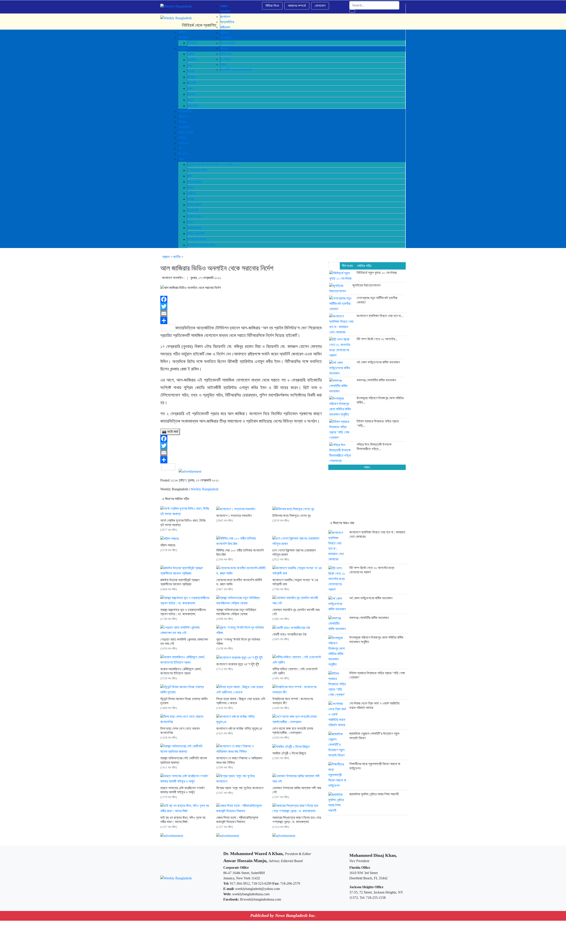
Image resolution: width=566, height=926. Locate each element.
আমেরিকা (225, 11)
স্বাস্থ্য (190, 199)
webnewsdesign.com (303, 923)
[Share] (241, 320)
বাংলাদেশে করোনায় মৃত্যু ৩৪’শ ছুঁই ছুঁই (237, 664)
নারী (189, 176)
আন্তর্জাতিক (185, 111)
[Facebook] (241, 299)
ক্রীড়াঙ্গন (183, 116)
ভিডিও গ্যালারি (195, 233)
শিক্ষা (190, 222)
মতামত (182, 138)
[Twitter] (241, 306)
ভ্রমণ (190, 187)
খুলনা (190, 88)
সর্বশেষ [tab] (334, 266)
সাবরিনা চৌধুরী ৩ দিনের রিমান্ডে (289, 753)
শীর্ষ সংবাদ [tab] (347, 266)
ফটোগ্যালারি (194, 228)
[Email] (241, 313)
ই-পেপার (183, 154)
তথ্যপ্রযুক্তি (194, 182)
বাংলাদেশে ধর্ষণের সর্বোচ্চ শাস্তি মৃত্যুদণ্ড (239, 728)
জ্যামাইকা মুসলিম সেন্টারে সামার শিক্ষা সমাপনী (374, 794)
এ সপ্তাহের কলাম (197, 170)
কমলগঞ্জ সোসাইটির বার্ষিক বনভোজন (369, 618)
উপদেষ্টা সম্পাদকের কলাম (201, 245)
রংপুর (190, 100)
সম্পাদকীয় (183, 127)
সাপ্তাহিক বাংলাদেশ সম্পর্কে (235, 70)
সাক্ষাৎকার (183, 143)
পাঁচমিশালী (192, 210)
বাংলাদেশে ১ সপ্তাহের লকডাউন (234, 515)
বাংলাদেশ (225, 17)
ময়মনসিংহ (193, 106)
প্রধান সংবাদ (194, 216)
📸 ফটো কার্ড (170, 431)
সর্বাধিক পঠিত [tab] (364, 266)
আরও (181, 159)
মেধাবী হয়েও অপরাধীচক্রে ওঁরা (289, 634)
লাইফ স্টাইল (194, 205)
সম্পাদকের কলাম (196, 239)
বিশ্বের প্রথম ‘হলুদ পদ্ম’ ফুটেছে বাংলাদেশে (239, 788)
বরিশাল (191, 94)
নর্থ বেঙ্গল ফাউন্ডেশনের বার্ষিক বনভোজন (370, 598)
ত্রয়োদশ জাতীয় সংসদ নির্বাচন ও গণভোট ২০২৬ (214, 164)
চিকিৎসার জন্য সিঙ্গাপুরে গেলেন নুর (291, 515)
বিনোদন (182, 122)
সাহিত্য (191, 193)
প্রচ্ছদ (224, 6)
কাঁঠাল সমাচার (167, 545)
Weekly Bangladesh (204, 489)
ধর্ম (179, 148)
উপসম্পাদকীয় (185, 132)
